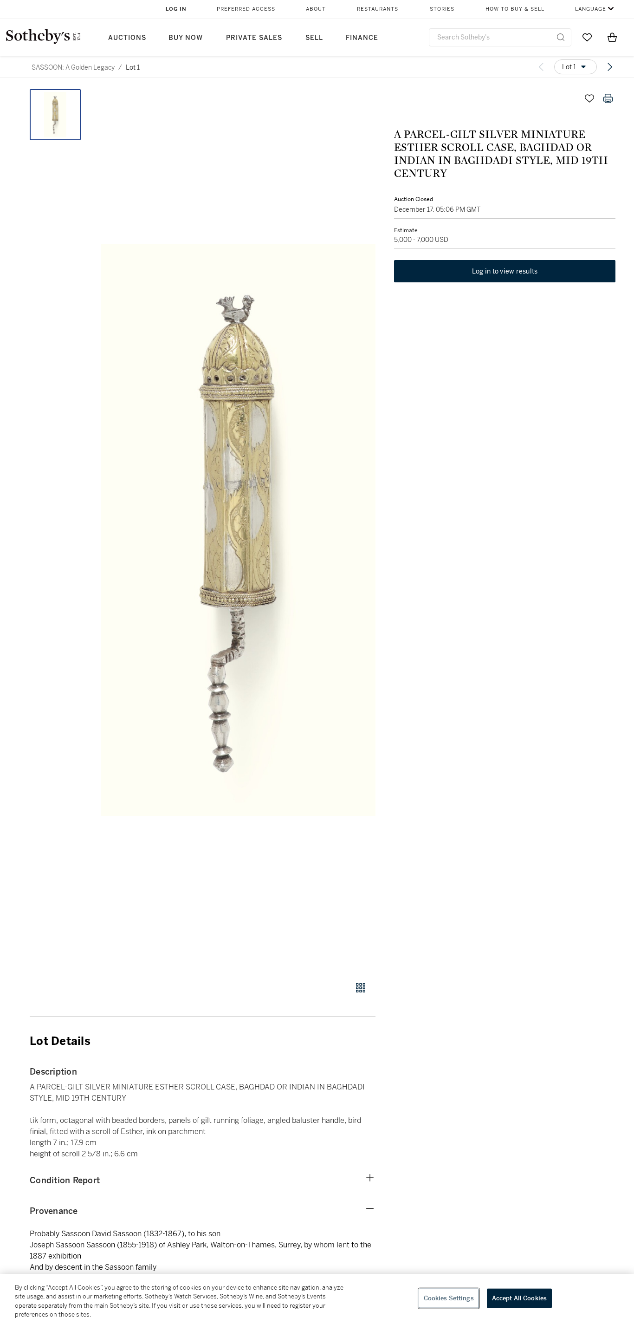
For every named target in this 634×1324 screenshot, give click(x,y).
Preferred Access (246, 9)
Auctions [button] (127, 38)
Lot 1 (133, 67)
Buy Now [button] (185, 38)
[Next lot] (610, 66)
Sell (314, 38)
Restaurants (377, 9)
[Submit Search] (560, 37)
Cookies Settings (449, 1298)
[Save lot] (589, 98)
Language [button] (590, 9)
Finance (362, 38)
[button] (238, 530)
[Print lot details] (608, 98)
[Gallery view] (360, 987)
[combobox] (500, 37)
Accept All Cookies (519, 1298)
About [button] (316, 9)
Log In (176, 9)
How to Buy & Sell (514, 9)
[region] (317, 1299)
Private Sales (254, 38)
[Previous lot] (541, 66)
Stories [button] (442, 9)
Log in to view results (505, 271)
